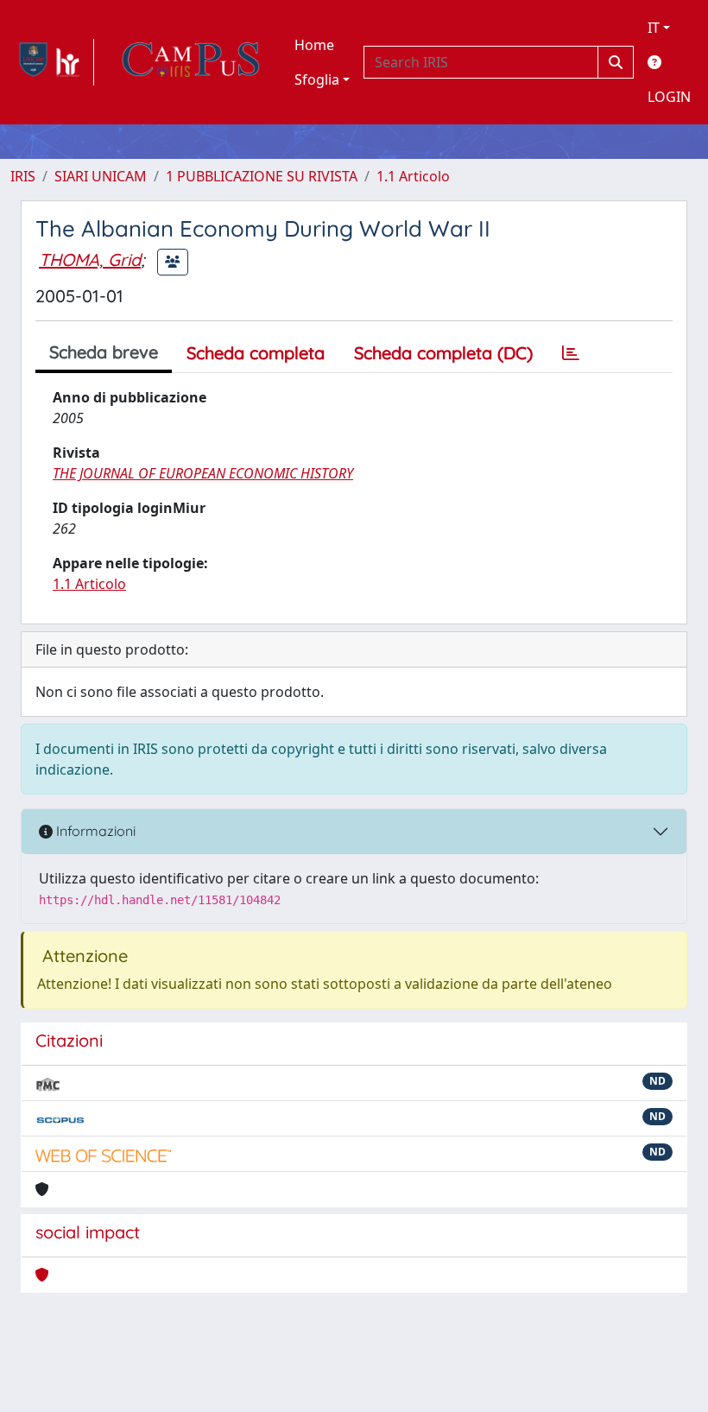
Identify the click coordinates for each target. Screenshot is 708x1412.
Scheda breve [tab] (103, 352)
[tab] (570, 353)
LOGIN (669, 96)
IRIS (22, 176)
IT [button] (654, 27)
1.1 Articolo (413, 176)
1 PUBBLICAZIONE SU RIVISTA (261, 176)
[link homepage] (52, 62)
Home (314, 44)
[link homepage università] (191, 62)
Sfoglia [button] (316, 79)
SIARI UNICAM (100, 176)
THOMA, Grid (90, 259)
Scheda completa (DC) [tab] (443, 353)
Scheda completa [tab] (255, 353)
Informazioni (94, 830)
